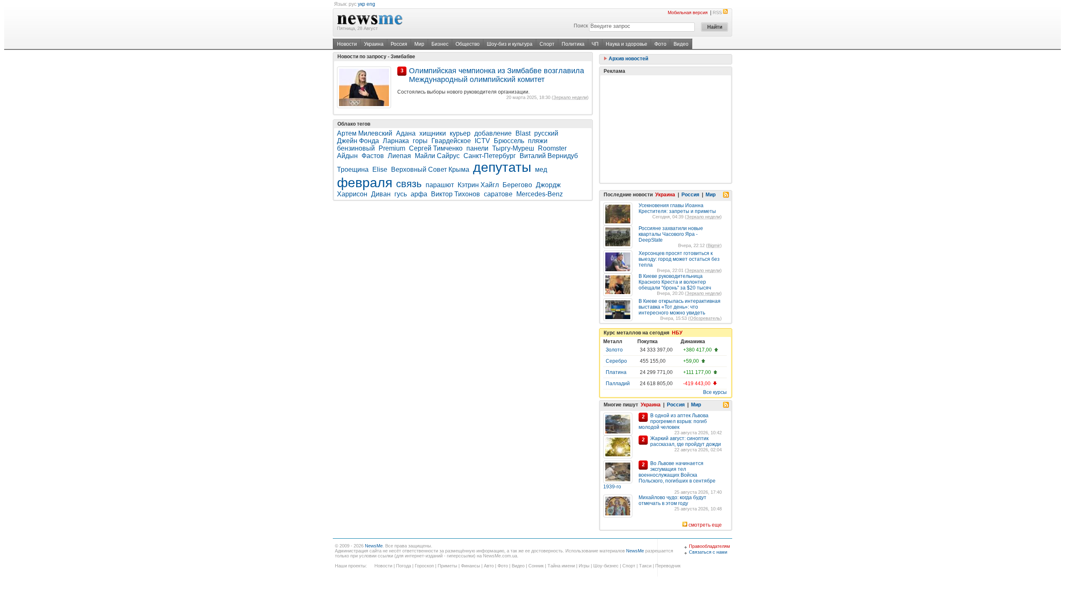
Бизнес (439, 44)
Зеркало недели (570, 97)
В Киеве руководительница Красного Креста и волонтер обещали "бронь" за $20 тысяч (675, 282)
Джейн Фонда (358, 140)
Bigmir (714, 245)
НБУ (677, 333)
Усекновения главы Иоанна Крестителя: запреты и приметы (677, 208)
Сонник (536, 565)
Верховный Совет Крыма (430, 169)
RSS (717, 12)
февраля (364, 182)
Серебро (616, 361)
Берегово (517, 184)
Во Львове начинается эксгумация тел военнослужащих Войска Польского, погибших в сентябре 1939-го (659, 475)
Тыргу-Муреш (513, 148)
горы (420, 140)
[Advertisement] (665, 129)
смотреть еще (705, 525)
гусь (400, 194)
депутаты (502, 167)
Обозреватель (705, 318)
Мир (419, 44)
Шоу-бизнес (606, 565)
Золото (614, 350)
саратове (498, 194)
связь (409, 183)
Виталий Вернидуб (549, 155)
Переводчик (668, 565)
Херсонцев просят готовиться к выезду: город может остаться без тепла (679, 259)
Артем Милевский (364, 133)
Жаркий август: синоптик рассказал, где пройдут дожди (685, 441)
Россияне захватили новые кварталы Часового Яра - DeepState (671, 234)
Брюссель (509, 140)
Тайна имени (561, 565)
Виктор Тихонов (455, 194)
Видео (681, 44)
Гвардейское (451, 140)
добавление (493, 133)
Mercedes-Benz (539, 194)
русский (546, 133)
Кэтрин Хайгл (478, 184)
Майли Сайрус (437, 155)
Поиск (581, 26)
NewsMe (374, 545)
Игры (584, 565)
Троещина (353, 169)
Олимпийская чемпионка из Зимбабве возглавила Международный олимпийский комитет (496, 75)
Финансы (470, 565)
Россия (399, 44)
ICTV (482, 140)
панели (477, 148)
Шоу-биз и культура (509, 44)
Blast (522, 133)
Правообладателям (709, 546)
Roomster (552, 148)
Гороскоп (424, 565)
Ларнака (396, 140)
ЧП (595, 44)
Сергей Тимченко (436, 148)
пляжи (537, 140)
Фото (660, 44)
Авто (489, 565)
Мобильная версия (688, 12)
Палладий (618, 383)
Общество (468, 44)
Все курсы (715, 392)
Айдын (347, 155)
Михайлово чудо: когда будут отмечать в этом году (672, 500)
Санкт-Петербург (489, 155)
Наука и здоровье (626, 44)
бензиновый (356, 148)
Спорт (547, 44)
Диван (381, 194)
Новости (347, 44)
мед (541, 169)
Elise (379, 169)
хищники (432, 133)
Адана (406, 133)
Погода (403, 565)
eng (371, 4)
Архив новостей (627, 59)
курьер (460, 133)
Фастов (373, 155)
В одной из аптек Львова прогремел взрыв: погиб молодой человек (673, 421)
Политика (573, 44)
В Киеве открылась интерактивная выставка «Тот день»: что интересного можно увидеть (680, 307)
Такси (645, 565)
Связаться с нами (708, 551)
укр (361, 4)
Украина (374, 44)
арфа (419, 194)
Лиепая (399, 155)
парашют (440, 184)
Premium (392, 148)
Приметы (447, 565)
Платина (616, 372)
